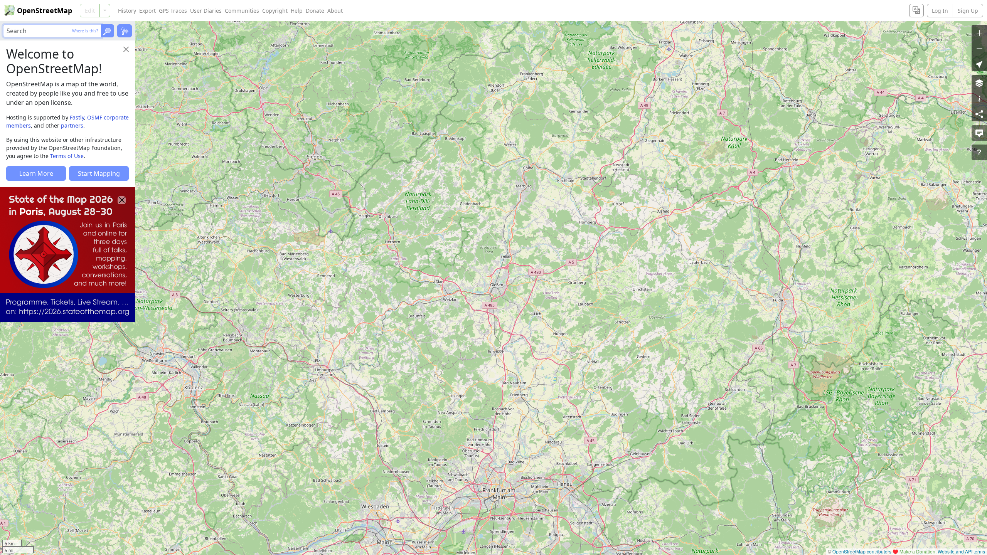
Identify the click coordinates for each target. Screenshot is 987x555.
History (127, 10)
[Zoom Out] (979, 48)
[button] (979, 63)
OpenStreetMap (44, 10)
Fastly (77, 117)
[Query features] (979, 152)
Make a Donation (917, 551)
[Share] (979, 113)
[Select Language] (916, 10)
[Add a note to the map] (979, 133)
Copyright (275, 10)
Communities (242, 10)
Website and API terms (961, 551)
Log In (940, 10)
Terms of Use (67, 156)
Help (297, 10)
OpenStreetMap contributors (861, 551)
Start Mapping (99, 173)
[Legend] (979, 98)
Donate (315, 10)
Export (147, 10)
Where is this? (85, 31)
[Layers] (979, 83)
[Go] (107, 30)
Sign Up (968, 10)
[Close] (126, 49)
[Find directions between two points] (124, 30)
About (335, 10)
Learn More (36, 173)
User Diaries (206, 10)
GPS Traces (173, 10)
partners (72, 125)
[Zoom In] (979, 32)
